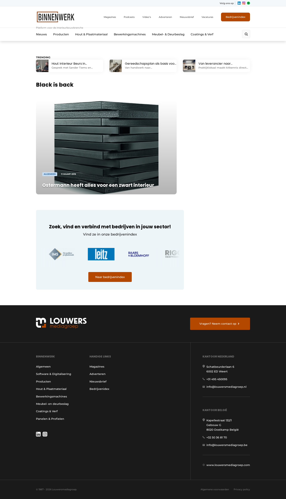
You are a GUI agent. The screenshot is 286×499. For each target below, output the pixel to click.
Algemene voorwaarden (215, 489)
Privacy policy (242, 489)
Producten (61, 34)
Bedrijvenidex (99, 389)
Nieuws (41, 34)
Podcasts (129, 17)
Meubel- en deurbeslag (52, 404)
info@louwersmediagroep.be (226, 445)
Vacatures (207, 17)
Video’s (146, 17)
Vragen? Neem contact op (217, 323)
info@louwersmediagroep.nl (226, 387)
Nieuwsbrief (187, 17)
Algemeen (43, 366)
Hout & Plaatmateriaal (91, 34)
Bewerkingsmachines (130, 34)
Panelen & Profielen (50, 419)
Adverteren (165, 17)
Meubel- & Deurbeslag (168, 34)
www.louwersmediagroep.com (228, 465)
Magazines (110, 17)
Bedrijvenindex (235, 16)
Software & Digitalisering (53, 374)
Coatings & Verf (202, 34)
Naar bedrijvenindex (110, 277)
